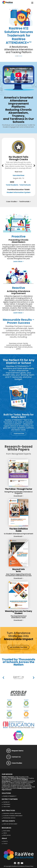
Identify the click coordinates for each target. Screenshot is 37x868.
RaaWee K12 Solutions (18, 866)
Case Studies (17, 763)
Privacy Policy (29, 866)
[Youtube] (22, 863)
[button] (3, 165)
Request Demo (17, 751)
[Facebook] (15, 863)
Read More (18, 160)
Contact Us (16, 757)
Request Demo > (24, 50)
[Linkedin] (18, 863)
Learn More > (11, 50)
